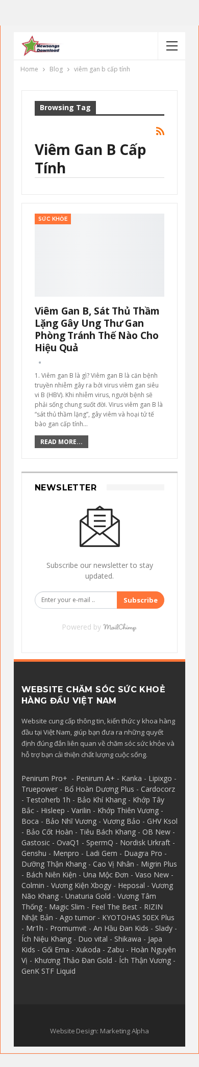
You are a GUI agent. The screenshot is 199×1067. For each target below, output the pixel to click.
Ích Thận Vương (145, 960)
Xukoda (88, 949)
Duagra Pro (143, 853)
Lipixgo (160, 778)
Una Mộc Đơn (106, 874)
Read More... (61, 441)
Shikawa (127, 939)
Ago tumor (77, 917)
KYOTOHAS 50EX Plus (138, 917)
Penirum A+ (95, 778)
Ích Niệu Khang (46, 939)
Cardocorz (158, 789)
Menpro (66, 853)
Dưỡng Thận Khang (53, 864)
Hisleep (53, 810)
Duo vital (93, 939)
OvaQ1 (68, 842)
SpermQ (99, 842)
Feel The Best (114, 907)
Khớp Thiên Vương (128, 810)
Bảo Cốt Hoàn (49, 832)
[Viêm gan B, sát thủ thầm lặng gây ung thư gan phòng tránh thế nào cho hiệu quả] (99, 255)
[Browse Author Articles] (40, 362)
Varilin (81, 810)
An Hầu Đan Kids (120, 928)
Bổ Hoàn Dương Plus (99, 789)
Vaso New (152, 874)
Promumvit (68, 928)
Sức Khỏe (52, 219)
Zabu (115, 949)
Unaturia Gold (88, 896)
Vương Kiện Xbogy (81, 885)
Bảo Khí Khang (101, 799)
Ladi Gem (101, 853)
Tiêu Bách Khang (108, 832)
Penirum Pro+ (44, 778)
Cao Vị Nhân (113, 864)
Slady (163, 928)
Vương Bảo (121, 821)
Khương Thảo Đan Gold (73, 960)
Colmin (32, 885)
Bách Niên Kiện (51, 874)
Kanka (131, 778)
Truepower (39, 789)
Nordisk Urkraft (145, 842)
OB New (156, 832)
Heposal (131, 885)
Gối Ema (55, 949)
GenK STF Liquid (48, 971)
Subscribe (140, 600)
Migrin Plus (159, 864)
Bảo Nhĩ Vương (70, 821)
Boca (30, 821)
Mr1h (34, 928)
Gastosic (35, 842)
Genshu (33, 853)
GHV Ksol (162, 821)
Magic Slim (67, 907)
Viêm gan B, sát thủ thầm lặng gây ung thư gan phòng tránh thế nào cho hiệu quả (97, 329)
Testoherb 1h (48, 799)
